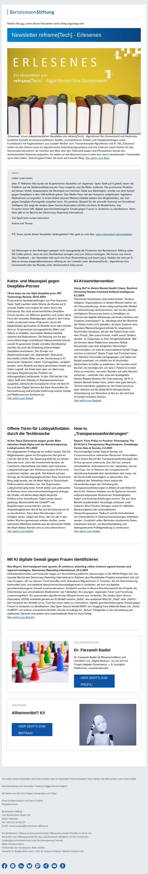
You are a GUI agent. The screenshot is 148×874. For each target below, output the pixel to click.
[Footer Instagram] (13, 866)
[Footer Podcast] (62, 866)
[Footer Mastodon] (37, 866)
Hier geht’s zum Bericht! (20, 617)
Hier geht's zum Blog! (97, 158)
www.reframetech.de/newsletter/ (114, 234)
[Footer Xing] (46, 866)
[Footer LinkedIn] (21, 866)
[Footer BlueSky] (29, 866)
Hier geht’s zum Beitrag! (87, 400)
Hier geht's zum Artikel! (20, 531)
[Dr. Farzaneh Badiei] (40, 662)
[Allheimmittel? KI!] (32, 729)
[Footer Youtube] (54, 866)
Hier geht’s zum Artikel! (20, 398)
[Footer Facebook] (4, 866)
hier (22, 23)
